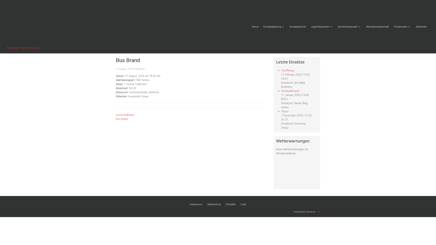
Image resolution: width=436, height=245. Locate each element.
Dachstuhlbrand (125, 115)
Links (243, 204)
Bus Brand (122, 119)
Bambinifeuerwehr (348, 26)
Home (255, 26)
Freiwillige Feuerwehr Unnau (23, 48)
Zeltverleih (421, 26)
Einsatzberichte (298, 26)
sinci (318, 211)
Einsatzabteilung (272, 26)
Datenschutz (214, 204)
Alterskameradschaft (377, 26)
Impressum (196, 204)
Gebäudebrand (290, 91)
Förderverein (400, 26)
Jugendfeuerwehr (320, 26)
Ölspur (285, 111)
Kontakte (231, 204)
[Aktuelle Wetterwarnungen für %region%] (289, 173)
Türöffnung (287, 70)
